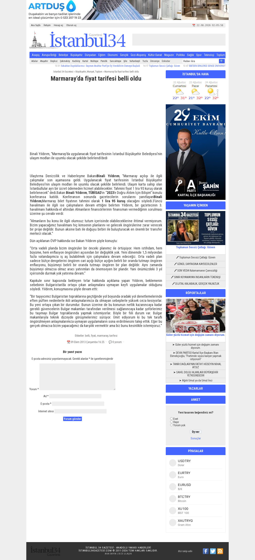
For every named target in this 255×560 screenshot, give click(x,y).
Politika (180, 55)
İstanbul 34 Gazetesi (63, 71)
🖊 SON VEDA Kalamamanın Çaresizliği (195, 270)
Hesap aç (58, 25)
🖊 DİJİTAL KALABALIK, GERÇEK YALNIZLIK (195, 283)
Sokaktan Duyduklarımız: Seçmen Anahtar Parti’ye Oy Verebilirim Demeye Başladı (90, 66)
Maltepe (94, 61)
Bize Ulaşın (125, 554)
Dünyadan (90, 55)
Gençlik (124, 55)
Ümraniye (154, 61)
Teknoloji (209, 55)
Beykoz (54, 61)
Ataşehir (44, 61)
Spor (199, 55)
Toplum (221, 55)
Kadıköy (76, 61)
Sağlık (190, 55)
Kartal (85, 61)
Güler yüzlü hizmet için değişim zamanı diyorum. (195, 334)
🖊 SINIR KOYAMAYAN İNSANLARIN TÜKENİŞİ (196, 277)
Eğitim (101, 55)
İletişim (47, 25)
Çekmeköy (65, 61)
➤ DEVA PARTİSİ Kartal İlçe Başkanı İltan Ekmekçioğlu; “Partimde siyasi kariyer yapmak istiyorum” (195, 356)
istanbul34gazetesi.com (95, 550)
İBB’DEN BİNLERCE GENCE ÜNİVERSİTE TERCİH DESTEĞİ (206, 66)
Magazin (169, 55)
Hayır (176, 422)
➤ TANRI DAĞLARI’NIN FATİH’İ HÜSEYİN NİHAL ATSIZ (195, 366)
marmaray (102, 335)
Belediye (63, 55)
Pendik (104, 61)
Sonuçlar (196, 438)
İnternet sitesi (46, 411)
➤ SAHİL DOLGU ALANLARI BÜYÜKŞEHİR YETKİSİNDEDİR (195, 374)
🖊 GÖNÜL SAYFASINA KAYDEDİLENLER (195, 264)
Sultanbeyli (134, 61)
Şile (125, 61)
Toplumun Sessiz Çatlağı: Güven (154, 66)
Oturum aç (71, 25)
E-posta (46, 403)
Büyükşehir (76, 55)
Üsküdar (166, 61)
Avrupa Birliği (49, 55)
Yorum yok (179, 425)
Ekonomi (113, 55)
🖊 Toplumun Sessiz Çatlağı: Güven (195, 257)
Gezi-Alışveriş (138, 55)
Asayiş (35, 55)
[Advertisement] (96, 115)
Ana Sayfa (35, 25)
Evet (175, 418)
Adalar (34, 61)
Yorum (34, 389)
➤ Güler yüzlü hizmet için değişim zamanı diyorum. (195, 346)
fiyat (93, 335)
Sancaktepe (115, 61)
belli (87, 335)
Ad (46, 396)
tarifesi (113, 335)
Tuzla (145, 61)
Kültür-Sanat (155, 55)
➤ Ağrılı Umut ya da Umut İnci (195, 380)
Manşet (90, 71)
